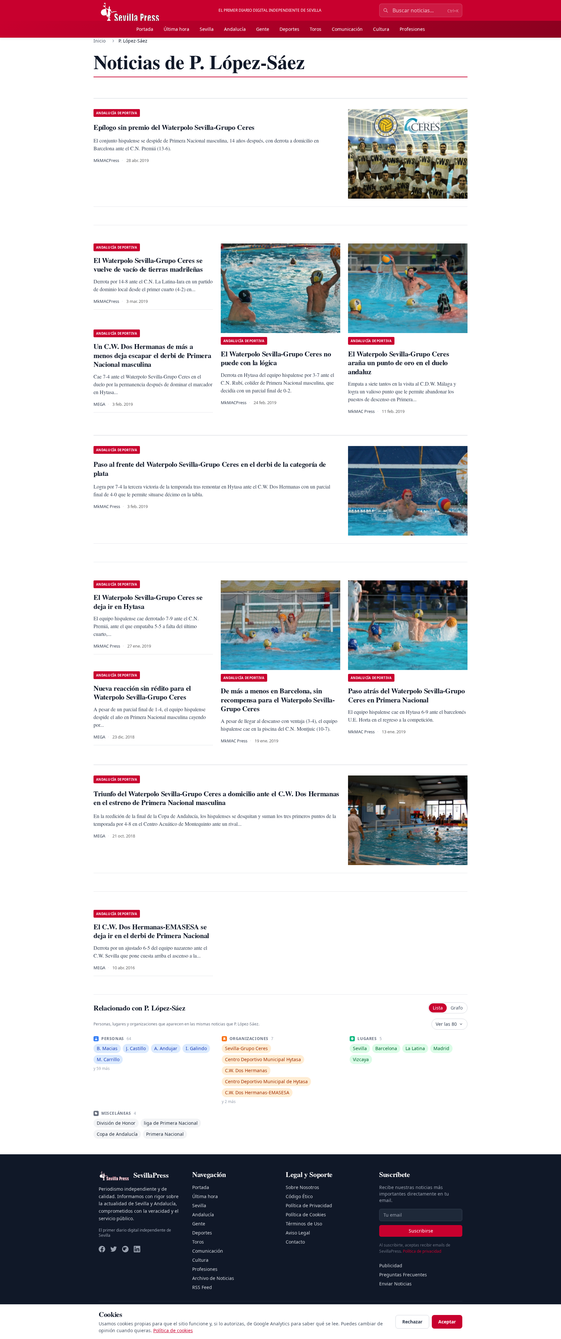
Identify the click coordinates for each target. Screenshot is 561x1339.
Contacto (295, 1242)
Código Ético (299, 1196)
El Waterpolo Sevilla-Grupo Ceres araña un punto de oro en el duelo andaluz (398, 362)
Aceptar (447, 1322)
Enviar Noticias (395, 1284)
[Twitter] (113, 1249)
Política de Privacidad (309, 1205)
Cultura (381, 29)
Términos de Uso (304, 1224)
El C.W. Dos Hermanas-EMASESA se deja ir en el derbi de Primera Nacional (151, 931)
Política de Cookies (306, 1214)
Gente (262, 29)
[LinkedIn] (137, 1249)
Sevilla (207, 29)
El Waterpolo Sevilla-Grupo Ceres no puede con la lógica (276, 358)
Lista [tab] (438, 1008)
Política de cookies (173, 1330)
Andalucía (235, 29)
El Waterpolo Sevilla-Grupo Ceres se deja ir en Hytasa (148, 602)
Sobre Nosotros (302, 1187)
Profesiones (412, 29)
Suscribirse (421, 1231)
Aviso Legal (298, 1233)
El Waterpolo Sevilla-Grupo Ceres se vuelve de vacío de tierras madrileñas (148, 265)
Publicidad (390, 1265)
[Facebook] (102, 1249)
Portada (144, 29)
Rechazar (412, 1322)
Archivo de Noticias (213, 1278)
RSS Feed (202, 1287)
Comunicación (347, 29)
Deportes (289, 29)
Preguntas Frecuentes (403, 1274)
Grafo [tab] (457, 1008)
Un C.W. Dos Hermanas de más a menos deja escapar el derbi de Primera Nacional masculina (152, 355)
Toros (315, 29)
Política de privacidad (422, 1251)
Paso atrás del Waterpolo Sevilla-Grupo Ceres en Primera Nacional (406, 695)
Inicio (100, 41)
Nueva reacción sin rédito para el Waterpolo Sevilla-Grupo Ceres (142, 692)
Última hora (176, 29)
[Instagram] (125, 1249)
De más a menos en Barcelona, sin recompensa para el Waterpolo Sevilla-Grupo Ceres (278, 699)
